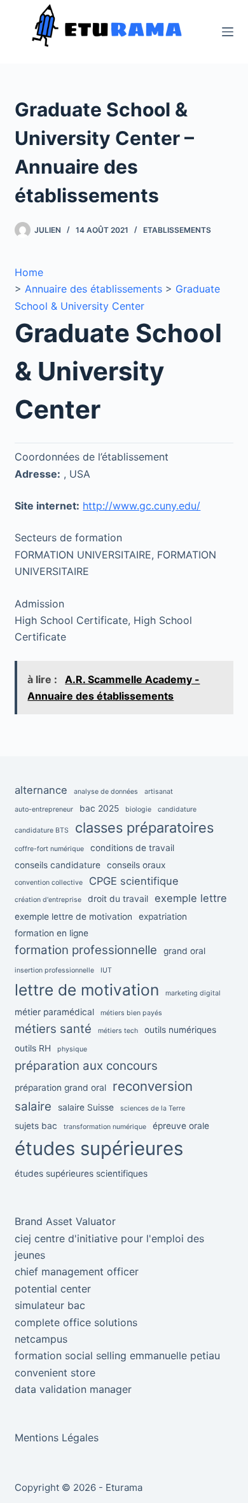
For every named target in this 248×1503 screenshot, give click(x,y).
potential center (53, 1288)
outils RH (33, 1048)
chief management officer (77, 1271)
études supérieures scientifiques (81, 1173)
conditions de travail (132, 848)
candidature (177, 809)
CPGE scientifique (134, 881)
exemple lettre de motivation (73, 916)
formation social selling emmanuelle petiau (117, 1355)
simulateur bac (50, 1305)
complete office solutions (76, 1322)
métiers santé (53, 1029)
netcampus (41, 1339)
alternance (41, 790)
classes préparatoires (144, 827)
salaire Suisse (86, 1107)
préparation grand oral (60, 1088)
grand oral (184, 951)
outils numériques (180, 1030)
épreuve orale (181, 1126)
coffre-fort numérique (49, 849)
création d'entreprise (48, 900)
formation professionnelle (86, 950)
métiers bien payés (131, 1013)
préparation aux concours (86, 1065)
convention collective (49, 882)
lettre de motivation (87, 989)
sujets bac (36, 1126)
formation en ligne (51, 933)
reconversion (153, 1086)
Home (29, 272)
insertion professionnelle (54, 970)
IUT (106, 970)
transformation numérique (105, 1127)
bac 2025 (99, 808)
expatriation (163, 916)
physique (72, 1049)
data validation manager (73, 1389)
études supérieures (99, 1148)
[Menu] (227, 32)
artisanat (158, 791)
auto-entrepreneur (44, 809)
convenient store (55, 1372)
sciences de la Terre (152, 1108)
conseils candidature (57, 865)
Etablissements (177, 230)
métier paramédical (54, 1012)
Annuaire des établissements (93, 288)
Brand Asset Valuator (65, 1221)
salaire (33, 1106)
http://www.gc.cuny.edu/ (141, 505)
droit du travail (118, 899)
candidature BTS (42, 830)
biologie (138, 809)
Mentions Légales (57, 1437)
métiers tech (118, 1031)
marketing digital (193, 993)
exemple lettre (191, 898)
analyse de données (106, 791)
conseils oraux (136, 865)
